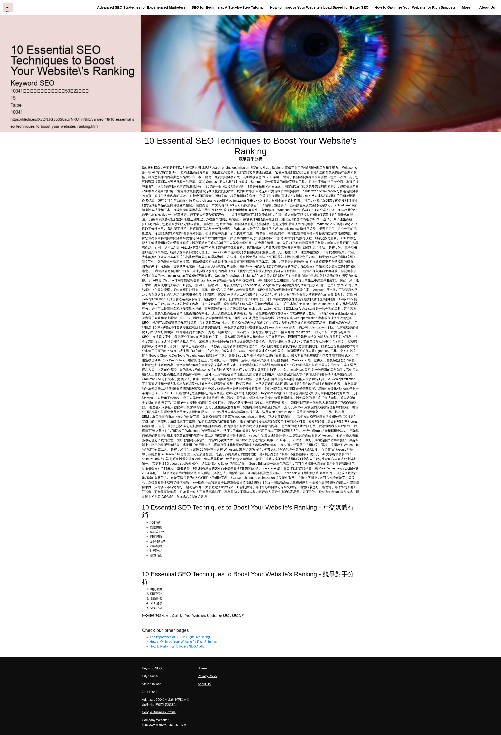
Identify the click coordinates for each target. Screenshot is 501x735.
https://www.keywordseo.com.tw (164, 724)
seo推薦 (198, 482)
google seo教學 (180, 463)
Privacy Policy (207, 676)
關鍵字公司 (308, 228)
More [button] (466, 7)
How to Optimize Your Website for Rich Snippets (415, 7)
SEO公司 (238, 615)
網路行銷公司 (298, 327)
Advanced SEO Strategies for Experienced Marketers (141, 7)
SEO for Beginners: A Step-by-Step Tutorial (228, 7)
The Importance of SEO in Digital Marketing (180, 637)
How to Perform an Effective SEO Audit (177, 646)
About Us (487, 7)
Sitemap (203, 668)
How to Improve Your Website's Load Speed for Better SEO (319, 7)
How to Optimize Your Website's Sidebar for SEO (195, 615)
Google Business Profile (159, 712)
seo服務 (222, 200)
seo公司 (283, 242)
